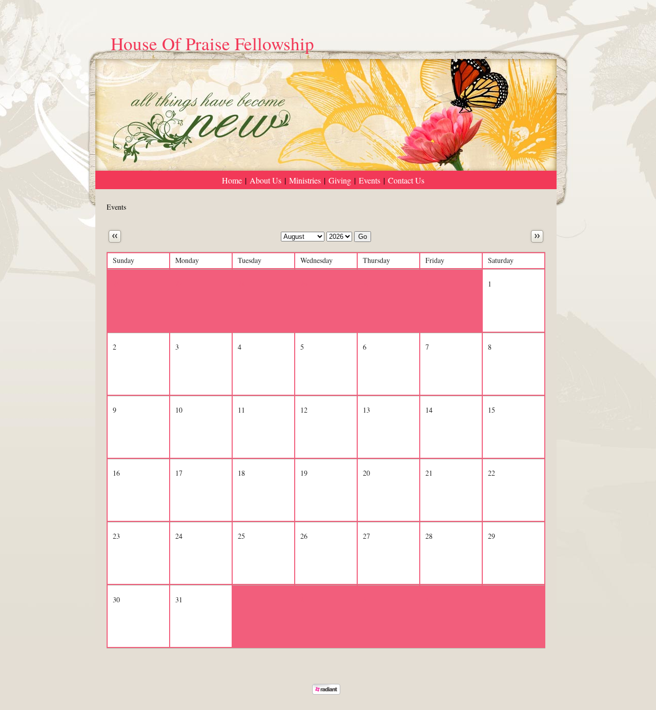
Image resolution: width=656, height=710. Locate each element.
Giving (340, 180)
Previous (115, 236)
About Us (265, 180)
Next (537, 236)
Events (369, 180)
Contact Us (406, 180)
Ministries (305, 180)
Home (232, 180)
